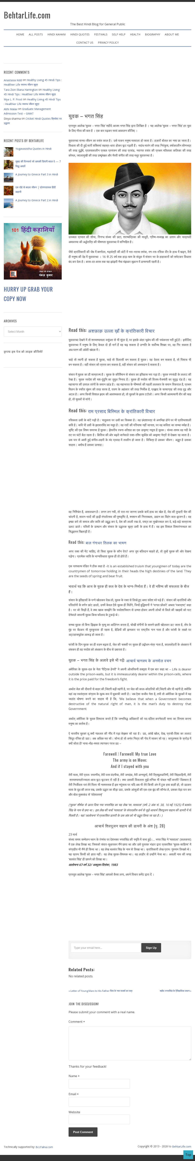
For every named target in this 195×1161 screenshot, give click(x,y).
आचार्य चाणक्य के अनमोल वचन (148, 660)
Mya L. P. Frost (13, 99)
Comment (77, 1022)
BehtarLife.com (27, 15)
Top (188, 1155)
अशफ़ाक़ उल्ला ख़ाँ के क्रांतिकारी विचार (122, 330)
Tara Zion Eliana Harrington (21, 89)
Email (74, 1094)
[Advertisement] (130, 81)
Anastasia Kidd (13, 80)
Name (74, 1076)
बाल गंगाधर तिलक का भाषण (106, 542)
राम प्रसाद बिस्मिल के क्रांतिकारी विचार (121, 410)
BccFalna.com (44, 1147)
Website (74, 1112)
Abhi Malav (10, 109)
